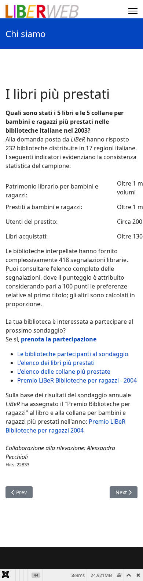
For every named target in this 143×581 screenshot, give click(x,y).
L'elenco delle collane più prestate (63, 371)
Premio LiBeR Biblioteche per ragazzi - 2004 (77, 380)
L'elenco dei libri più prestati (56, 363)
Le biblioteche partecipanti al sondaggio (72, 354)
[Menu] (133, 11)
